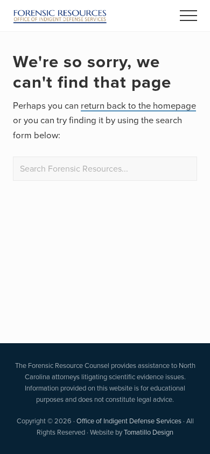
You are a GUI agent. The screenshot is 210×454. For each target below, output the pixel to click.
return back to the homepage (138, 105)
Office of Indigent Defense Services (128, 420)
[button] (188, 15)
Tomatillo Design (148, 432)
